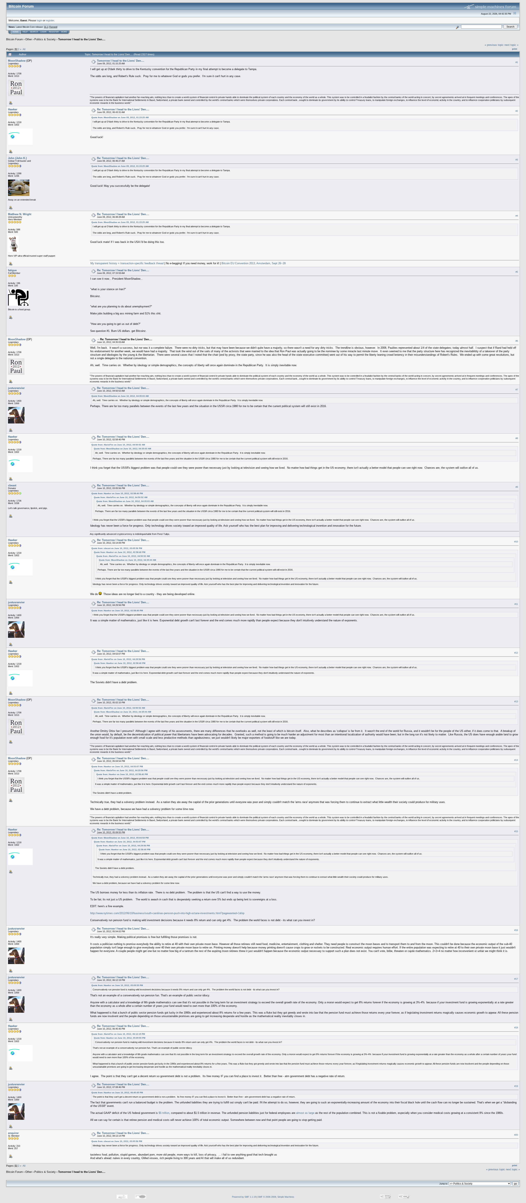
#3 (517, 159)
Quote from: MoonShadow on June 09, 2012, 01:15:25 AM (120, 117)
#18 (516, 1027)
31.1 (46, 27)
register (50, 20)
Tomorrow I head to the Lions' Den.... (81, 39)
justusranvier (16, 388)
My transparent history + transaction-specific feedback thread (127, 263)
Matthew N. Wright (19, 214)
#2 (517, 111)
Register (54, 32)
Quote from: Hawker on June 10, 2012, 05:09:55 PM (117, 985)
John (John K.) (17, 158)
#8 (517, 438)
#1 (517, 62)
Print (514, 49)
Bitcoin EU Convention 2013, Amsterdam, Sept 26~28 (253, 263)
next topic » (511, 44)
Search (34, 32)
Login (43, 32)
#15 (516, 831)
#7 (517, 389)
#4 (517, 216)
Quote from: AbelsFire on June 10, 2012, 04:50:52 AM (118, 445)
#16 (516, 930)
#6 (517, 341)
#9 (517, 487)
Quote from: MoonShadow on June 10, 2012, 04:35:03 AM (120, 396)
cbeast (12, 485)
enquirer (13, 1133)
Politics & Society (45, 39)
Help (25, 32)
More (64, 32)
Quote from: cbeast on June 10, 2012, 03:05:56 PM (116, 548)
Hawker (12, 109)
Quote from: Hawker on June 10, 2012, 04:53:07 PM (117, 766)
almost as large (305, 1112)
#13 (516, 701)
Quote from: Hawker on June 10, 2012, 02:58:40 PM (117, 493)
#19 (516, 1086)
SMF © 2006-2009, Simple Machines (276, 1197)
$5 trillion (164, 1112)
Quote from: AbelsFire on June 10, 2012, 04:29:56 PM (118, 659)
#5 (517, 272)
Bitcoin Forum (14, 39)
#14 (516, 760)
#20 (516, 1135)
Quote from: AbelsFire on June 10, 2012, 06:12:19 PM (118, 1034)
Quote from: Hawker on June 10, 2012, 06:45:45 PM (117, 1092)
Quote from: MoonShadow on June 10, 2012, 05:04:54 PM (120, 838)
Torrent (53, 27)
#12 (516, 653)
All (24, 49)
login (39, 20)
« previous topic (494, 44)
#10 (516, 542)
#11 (516, 604)
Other (28, 39)
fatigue (12, 270)
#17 (516, 979)
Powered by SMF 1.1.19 (244, 1197)
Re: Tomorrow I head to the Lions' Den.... (123, 109)
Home (15, 32)
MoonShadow (16, 60)
